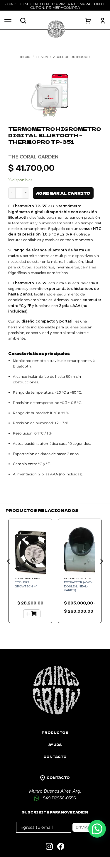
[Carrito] (88, 21)
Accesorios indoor (71, 57)
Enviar (83, 827)
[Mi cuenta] (103, 21)
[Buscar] (23, 21)
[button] (97, 829)
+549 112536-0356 (58, 798)
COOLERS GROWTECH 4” (26, 584)
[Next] (101, 573)
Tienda (42, 57)
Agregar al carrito (63, 193)
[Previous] (8, 573)
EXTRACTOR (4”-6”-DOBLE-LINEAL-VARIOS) (78, 586)
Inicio (25, 57)
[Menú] (7, 21)
